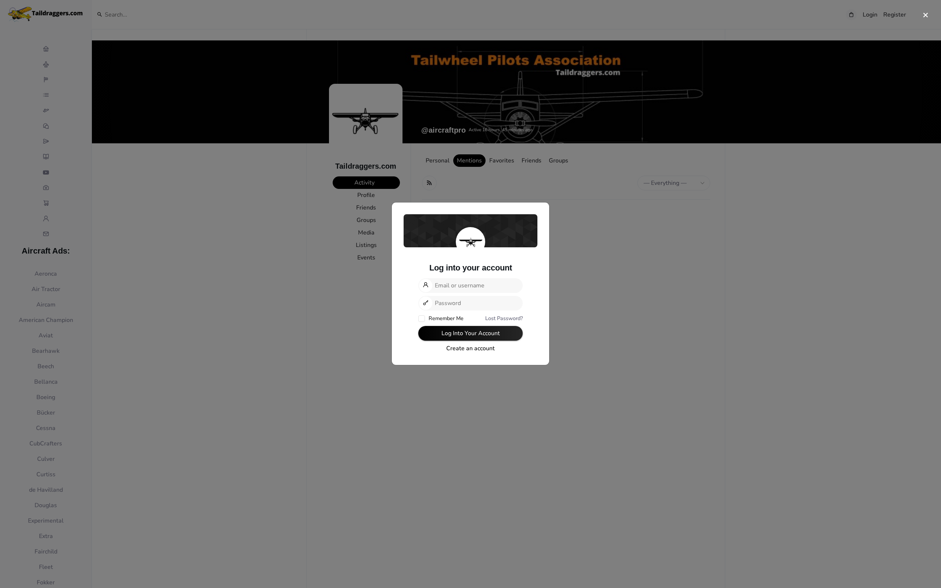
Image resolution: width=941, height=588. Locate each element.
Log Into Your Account (470, 333)
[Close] (925, 15)
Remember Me (445, 318)
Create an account (470, 348)
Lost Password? (504, 318)
